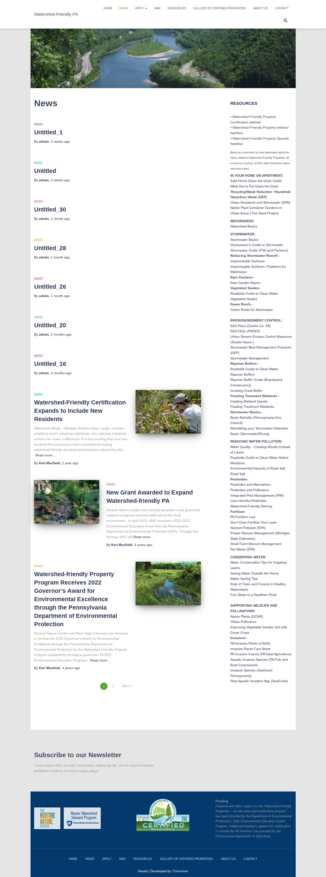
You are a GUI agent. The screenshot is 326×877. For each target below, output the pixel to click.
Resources (177, 8)
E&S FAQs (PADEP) (245, 331)
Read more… (45, 455)
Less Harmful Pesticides (248, 501)
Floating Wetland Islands (249, 401)
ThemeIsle (180, 871)
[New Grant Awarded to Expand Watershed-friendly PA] (67, 502)
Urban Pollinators (243, 622)
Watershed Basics (243, 226)
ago (60, 141)
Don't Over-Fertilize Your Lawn (253, 522)
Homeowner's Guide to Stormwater (256, 245)
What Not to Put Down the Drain (254, 186)
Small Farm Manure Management (255, 544)
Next (126, 686)
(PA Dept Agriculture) (275, 654)
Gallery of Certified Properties (219, 8)
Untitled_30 (50, 209)
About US (260, 8)
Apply (140, 8)
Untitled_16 (50, 363)
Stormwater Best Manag (248, 347)
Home (108, 8)
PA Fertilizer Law (242, 517)
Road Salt (237, 474)
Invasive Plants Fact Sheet (250, 649)
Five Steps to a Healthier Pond (253, 595)
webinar (255, 122)
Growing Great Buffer (246, 391)
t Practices (283, 347)
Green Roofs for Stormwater (251, 310)
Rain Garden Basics (245, 283)
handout (236, 133)
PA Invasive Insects (244, 654)
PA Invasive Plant (243, 643)
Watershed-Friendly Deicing (251, 506)
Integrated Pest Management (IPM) (257, 495)
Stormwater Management (249, 358)
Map (157, 8)
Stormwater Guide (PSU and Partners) (259, 250)
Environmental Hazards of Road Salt (257, 468)
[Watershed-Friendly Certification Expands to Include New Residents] (168, 411)
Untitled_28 (50, 248)
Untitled (45, 170)
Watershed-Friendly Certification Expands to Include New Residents (80, 410)
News (123, 8)
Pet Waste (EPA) (242, 549)
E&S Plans (238, 326)
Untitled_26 (50, 286)
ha (232, 144)
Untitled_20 (50, 325)
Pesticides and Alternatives (250, 484)
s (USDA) (263, 643)
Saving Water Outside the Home (254, 573)
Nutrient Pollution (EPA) (248, 528)
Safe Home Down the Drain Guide (256, 181)
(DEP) (234, 353)
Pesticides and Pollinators (249, 490)
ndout (238, 144)
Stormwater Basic (243, 240)
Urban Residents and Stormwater (255, 202)
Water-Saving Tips (244, 578)
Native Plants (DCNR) (246, 616)
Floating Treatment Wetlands (252, 406)
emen (271, 347)
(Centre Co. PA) (259, 326)
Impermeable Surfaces (247, 261)
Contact (282, 8)
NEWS (38, 124)
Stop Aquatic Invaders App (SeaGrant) (259, 681)
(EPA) (286, 202)
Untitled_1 (48, 132)
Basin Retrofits (241, 417)
